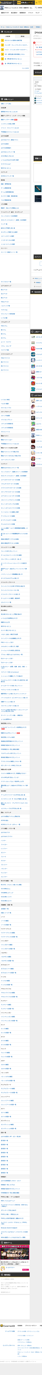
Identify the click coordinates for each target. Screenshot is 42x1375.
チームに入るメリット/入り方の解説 (11, 555)
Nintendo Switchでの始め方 (9, 1228)
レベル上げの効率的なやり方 (9, 618)
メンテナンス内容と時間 (8, 124)
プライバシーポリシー (31, 1325)
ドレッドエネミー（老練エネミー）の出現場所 (14, 472)
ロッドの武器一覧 (6, 1032)
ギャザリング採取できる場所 (9, 232)
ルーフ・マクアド (6, 342)
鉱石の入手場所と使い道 (8, 228)
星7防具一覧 (4, 1165)
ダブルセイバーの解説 (7, 969)
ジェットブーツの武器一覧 (8, 1104)
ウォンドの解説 (5, 1052)
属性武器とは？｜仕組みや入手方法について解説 (14, 786)
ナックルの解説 (5, 981)
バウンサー (4, 869)
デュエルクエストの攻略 (8, 524)
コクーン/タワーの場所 (7, 236)
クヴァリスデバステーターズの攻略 (11, 488)
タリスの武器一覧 (6, 1044)
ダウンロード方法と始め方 (8, 1210)
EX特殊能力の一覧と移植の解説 (10, 749)
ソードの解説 (5, 921)
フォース (3, 856)
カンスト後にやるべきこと (8, 630)
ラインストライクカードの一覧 (10, 590)
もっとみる (25, 68)
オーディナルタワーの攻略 (8, 520)
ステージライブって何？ (8, 460)
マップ (37, 13)
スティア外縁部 (5, 415)
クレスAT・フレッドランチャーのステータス (17, 45)
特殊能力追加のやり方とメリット (10, 745)
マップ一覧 (4, 224)
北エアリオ (4, 294)
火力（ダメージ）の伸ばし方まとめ (11, 765)
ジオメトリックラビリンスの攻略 (10, 500)
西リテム (3, 334)
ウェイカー (4, 873)
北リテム (3, 338)
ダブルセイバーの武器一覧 (8, 973)
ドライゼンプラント (6, 420)
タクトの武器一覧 (6, 1116)
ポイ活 (13, 2)
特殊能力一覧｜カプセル (8, 1185)
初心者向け (14, 13)
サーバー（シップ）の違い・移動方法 (12, 715)
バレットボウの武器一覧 (8, 1080)
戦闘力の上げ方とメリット (10, 733)
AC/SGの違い (5, 820)
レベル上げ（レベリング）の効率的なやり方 (13, 728)
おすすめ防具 (5, 144)
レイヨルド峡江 (5, 399)
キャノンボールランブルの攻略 (10, 504)
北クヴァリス (5, 370)
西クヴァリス (5, 366)
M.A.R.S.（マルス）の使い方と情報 (11, 885)
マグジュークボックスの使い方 (10, 689)
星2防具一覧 (4, 1144)
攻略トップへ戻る (6, 104)
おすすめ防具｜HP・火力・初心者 (11, 1136)
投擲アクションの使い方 (8, 702)
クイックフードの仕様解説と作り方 (11, 638)
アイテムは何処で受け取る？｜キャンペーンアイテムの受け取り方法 (14, 710)
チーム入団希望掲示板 (7, 192)
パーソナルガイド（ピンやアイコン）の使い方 (14, 698)
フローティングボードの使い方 (10, 706)
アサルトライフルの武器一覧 (9, 997)
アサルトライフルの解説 (8, 992)
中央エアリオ (5, 302)
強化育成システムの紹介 (8, 737)
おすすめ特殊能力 (6, 148)
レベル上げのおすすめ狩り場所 (10, 160)
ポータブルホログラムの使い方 (10, 578)
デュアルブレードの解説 (8, 1088)
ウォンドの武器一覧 (6, 1056)
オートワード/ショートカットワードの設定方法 (14, 564)
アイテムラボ (38, 93)
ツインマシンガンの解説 (8, 1016)
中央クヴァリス (5, 358)
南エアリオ (4, 298)
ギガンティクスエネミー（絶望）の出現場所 (13, 220)
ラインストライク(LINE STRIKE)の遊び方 (13, 586)
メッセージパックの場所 (8, 244)
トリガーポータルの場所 (8, 240)
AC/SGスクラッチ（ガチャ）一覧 (10, 824)
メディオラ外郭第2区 (7, 428)
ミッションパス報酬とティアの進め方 (12, 676)
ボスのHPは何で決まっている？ (10, 777)
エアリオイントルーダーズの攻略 (10, 496)
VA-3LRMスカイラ (6, 901)
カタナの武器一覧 (6, 1068)
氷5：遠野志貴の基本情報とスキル (15, 54)
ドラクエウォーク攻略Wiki (25, 1342)
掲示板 (22, 36)
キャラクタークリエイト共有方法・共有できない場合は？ (14, 1205)
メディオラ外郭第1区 (7, 424)
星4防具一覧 (4, 1152)
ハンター (3, 840)
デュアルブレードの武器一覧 (9, 1092)
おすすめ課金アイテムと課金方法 (10, 816)
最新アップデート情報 (9, 119)
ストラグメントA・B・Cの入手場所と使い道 (13, 799)
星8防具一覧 (4, 1169)
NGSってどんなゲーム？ (8, 1201)
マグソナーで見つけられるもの (10, 672)
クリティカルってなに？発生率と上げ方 (12, 781)
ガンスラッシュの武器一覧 (8, 1128)
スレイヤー (4, 877)
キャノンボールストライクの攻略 (10, 508)
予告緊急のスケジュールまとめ (10, 132)
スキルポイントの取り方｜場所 (10, 646)
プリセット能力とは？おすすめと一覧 (12, 654)
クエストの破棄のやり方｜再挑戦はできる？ (13, 773)
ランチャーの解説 (6, 1004)
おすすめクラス (5, 832)
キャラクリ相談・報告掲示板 (9, 196)
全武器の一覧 (5, 909)
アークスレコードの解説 (8, 516)
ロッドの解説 (5, 1028)
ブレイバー (4, 864)
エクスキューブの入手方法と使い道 (11, 808)
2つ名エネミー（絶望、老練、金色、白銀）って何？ (14, 667)
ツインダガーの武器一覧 (8, 949)
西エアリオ (4, 290)
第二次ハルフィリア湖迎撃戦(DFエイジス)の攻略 (14, 534)
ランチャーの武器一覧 (7, 1009)
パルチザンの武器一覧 (7, 961)
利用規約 (20, 1325)
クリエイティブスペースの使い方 (10, 594)
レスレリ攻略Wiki (22, 1356)
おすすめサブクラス (6, 836)
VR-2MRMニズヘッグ (7, 893)
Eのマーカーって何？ (7, 658)
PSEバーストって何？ (7, 642)
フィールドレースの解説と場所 (10, 512)
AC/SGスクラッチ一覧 (7, 176)
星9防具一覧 (4, 1173)
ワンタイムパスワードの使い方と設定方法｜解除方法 (14, 680)
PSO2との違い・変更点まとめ (9, 1214)
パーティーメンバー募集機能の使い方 (12, 574)
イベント (30, 13)
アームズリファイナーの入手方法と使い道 (13, 795)
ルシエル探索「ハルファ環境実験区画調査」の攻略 (14, 528)
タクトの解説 (5, 1112)
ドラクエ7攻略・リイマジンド (26, 1335)
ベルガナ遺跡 (5, 403)
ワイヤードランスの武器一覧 (9, 937)
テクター (3, 860)
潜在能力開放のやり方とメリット (10, 757)
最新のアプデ (5, 13)
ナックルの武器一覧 (6, 985)
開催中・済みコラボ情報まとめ (10, 208)
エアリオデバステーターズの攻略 (10, 480)
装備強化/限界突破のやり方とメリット (12, 741)
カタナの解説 (5, 1064)
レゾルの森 (4, 318)
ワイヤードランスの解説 (8, 933)
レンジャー (4, 848)
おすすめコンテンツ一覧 (8, 152)
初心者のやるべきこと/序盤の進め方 (11, 614)
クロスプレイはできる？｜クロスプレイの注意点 (14, 1232)
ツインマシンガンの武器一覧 (9, 1020)
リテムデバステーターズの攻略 (10, 484)
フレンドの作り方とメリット (9, 551)
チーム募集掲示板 (6, 188)
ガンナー (3, 852)
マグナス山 (4, 310)
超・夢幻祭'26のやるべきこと (13, 59)
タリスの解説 (5, 1040)
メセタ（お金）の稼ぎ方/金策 (9, 634)
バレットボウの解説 (6, 1076)
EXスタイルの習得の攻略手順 (13, 40)
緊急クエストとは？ (6, 440)
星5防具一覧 (4, 1156)
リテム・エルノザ (6, 346)
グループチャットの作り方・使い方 (11, 559)
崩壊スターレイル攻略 (23, 1340)
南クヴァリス (5, 362)
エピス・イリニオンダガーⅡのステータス (17, 50)
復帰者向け (23, 13)
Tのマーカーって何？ (7, 662)
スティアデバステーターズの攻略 (10, 492)
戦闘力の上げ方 (5, 622)
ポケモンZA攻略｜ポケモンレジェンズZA (28, 1331)
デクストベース (5, 432)
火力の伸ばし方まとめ (7, 156)
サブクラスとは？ (6, 164)
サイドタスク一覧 (6, 282)
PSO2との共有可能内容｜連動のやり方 (12, 1218)
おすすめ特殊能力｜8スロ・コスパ (11, 1181)
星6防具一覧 (4, 1161)
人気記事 (7, 36)
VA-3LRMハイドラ (6, 897)
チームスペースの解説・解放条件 (10, 598)
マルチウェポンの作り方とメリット (11, 753)
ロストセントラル (6, 408)
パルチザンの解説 (6, 957)
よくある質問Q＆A (6, 719)
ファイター (4, 844)
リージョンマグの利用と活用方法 (10, 650)
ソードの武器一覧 (6, 925)
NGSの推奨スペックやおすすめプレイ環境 (13, 1237)
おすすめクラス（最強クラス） (10, 140)
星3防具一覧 (4, 1148)
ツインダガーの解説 (6, 945)
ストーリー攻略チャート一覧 (9, 252)
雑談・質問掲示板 (6, 184)
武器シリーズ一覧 (6, 913)
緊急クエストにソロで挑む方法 (10, 452)
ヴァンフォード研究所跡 (8, 314)
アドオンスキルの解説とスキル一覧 (11, 761)
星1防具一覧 (4, 1140)
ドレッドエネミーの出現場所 (9, 216)
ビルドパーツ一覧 (6, 602)
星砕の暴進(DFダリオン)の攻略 (10, 543)
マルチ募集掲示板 (6, 200)
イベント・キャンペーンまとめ (10, 128)
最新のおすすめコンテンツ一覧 (10, 468)
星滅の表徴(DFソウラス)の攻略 (10, 539)
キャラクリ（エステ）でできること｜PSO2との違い (14, 1223)
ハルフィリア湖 (5, 306)
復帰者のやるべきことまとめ (9, 111)
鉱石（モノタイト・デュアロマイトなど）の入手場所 (14, 803)
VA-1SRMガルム (5, 889)
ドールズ (36, 91)
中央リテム (4, 326)
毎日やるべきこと (6, 168)
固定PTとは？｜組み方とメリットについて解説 (14, 569)
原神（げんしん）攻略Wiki (25, 1345)
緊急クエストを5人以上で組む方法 (11, 456)
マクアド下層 (5, 350)
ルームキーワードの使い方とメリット (12, 685)
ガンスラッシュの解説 (7, 1124)
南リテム (3, 330)
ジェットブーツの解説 (7, 1100)
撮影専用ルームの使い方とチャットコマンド (13, 694)
